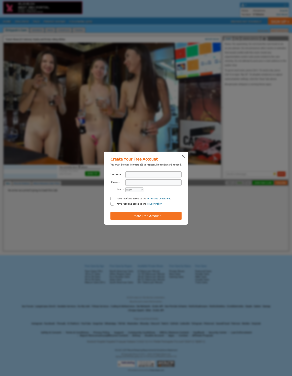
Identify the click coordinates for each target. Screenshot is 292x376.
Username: (116, 174)
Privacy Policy (154, 203)
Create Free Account (146, 216)
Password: (116, 182)
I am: (119, 189)
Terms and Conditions (158, 198)
